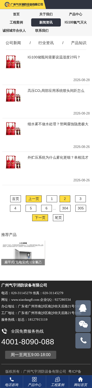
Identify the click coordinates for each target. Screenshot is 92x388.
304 (65, 208)
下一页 (40, 218)
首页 (16, 14)
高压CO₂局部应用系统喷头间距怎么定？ (56, 91)
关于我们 (46, 14)
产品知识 (78, 43)
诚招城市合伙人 (14, 30)
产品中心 (75, 14)
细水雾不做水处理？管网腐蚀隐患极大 (58, 124)
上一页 (33, 199)
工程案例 (16, 22)
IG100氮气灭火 (76, 22)
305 (81, 208)
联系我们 (42, 30)
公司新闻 (13, 43)
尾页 (58, 218)
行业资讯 (46, 43)
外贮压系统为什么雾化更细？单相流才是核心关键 (58, 157)
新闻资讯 (46, 22)
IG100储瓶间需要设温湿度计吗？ (54, 57)
